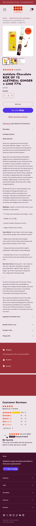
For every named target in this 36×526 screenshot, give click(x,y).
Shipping (6, 124)
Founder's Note (7, 330)
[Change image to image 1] (6, 61)
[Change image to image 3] (22, 61)
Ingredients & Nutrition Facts (11, 317)
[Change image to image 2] (14, 61)
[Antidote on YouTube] (20, 515)
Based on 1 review (10, 409)
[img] (14, 434)
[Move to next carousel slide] (33, 394)
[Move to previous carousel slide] (2, 394)
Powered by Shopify (8, 522)
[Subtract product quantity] (5, 95)
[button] (8, 70)
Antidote (16, 520)
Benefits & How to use (9, 325)
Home (5, 18)
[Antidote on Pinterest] (10, 515)
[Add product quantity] (12, 95)
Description (6, 129)
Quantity (5, 91)
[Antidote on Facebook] (4, 515)
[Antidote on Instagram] (13, 515)
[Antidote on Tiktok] (17, 515)
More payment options (18, 117)
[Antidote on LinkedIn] (23, 515)
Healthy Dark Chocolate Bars (19, 18)
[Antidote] (18, 9)
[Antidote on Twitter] (7, 515)
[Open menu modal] (4, 9)
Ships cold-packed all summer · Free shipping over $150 (18, 2)
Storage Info (6, 336)
